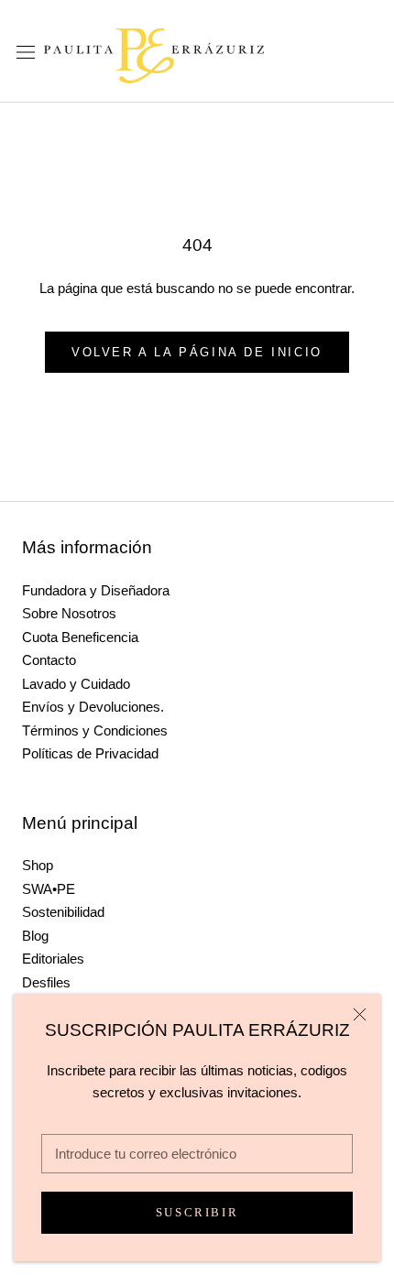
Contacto (49, 660)
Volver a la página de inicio (197, 352)
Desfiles (46, 982)
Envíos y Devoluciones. (93, 706)
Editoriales (53, 958)
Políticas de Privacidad (90, 753)
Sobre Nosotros (69, 613)
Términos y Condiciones (95, 730)
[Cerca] (360, 1014)
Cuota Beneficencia (80, 637)
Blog (35, 935)
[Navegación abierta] (25, 51)
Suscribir (197, 1212)
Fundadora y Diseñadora (96, 590)
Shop (37, 865)
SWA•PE (48, 889)
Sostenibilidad (63, 912)
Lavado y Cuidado (76, 684)
